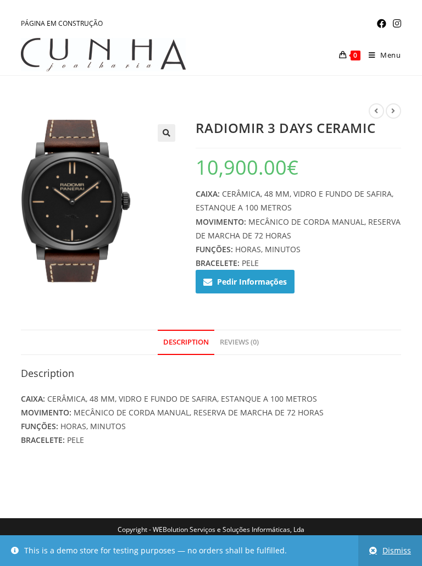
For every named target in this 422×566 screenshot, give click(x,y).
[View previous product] (376, 111)
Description (186, 342)
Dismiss (396, 550)
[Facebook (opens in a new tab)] (382, 23)
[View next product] (393, 111)
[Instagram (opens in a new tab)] (395, 23)
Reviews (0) (239, 342)
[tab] (186, 342)
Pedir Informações (252, 281)
